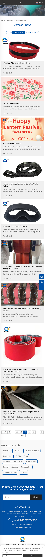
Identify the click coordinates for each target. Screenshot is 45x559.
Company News (20, 20)
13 (25, 432)
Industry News (33, 32)
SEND (35, 497)
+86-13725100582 (27, 520)
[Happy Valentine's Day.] (22, 89)
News (9, 20)
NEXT (22, 435)
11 (17, 432)
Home (3, 20)
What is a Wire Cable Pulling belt (16, 226)
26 (41, 432)
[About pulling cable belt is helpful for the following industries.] (22, 294)
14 (29, 432)
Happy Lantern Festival (12, 144)
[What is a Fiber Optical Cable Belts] (22, 49)
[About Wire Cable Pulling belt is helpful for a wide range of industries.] (22, 397)
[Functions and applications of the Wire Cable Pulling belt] (22, 169)
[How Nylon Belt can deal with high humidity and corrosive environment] (22, 346)
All (8, 32)
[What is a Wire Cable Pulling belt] (22, 212)
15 (33, 432)
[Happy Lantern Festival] (22, 129)
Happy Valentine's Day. (12, 103)
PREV (4, 432)
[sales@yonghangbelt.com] (41, 276)
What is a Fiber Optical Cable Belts (16, 63)
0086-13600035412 (27, 524)
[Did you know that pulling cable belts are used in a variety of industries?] (22, 252)
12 (21, 432)
